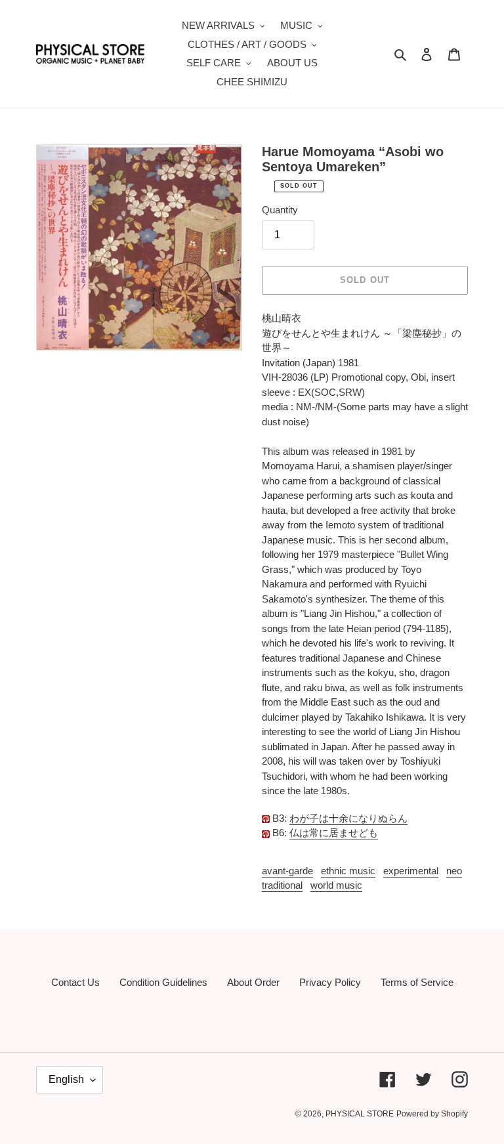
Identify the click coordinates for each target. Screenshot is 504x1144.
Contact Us (75, 982)
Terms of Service (417, 982)
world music (336, 885)
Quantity (280, 209)
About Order (253, 982)
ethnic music (348, 870)
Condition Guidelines (163, 982)
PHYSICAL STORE (360, 1113)
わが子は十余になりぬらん (348, 818)
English (66, 1079)
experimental (410, 870)
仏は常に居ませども (333, 832)
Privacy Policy (330, 982)
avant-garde (287, 870)
